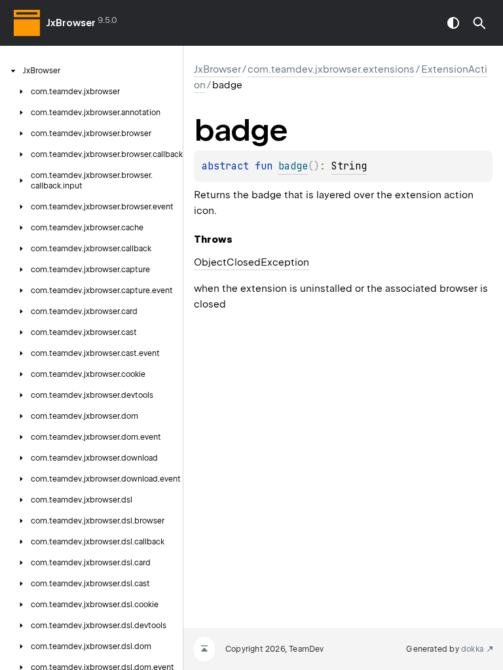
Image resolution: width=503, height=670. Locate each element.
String (349, 166)
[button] (479, 23)
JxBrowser (71, 23)
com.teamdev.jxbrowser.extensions (331, 69)
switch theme (453, 23)
